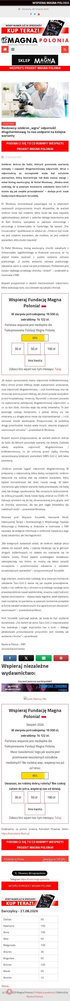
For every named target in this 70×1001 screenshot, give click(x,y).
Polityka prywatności (44, 992)
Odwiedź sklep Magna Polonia (35, 60)
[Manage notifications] (9, 992)
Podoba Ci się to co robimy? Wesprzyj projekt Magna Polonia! (35, 146)
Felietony (8, 123)
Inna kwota (35, 360)
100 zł (51, 348)
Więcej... (5, 986)
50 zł (34, 348)
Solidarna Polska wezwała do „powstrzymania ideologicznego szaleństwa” (14, 859)
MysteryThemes (35, 996)
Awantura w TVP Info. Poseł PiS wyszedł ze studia (54, 859)
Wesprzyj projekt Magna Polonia (35, 68)
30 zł (18, 348)
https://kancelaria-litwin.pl (15, 833)
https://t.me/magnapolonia (35, 879)
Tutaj (58, 369)
